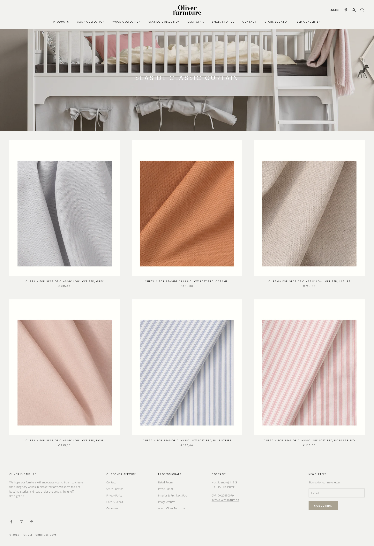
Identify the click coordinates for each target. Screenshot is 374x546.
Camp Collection (90, 21)
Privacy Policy (114, 495)
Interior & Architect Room (173, 495)
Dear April (196, 21)
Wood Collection (126, 21)
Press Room (165, 489)
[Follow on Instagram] (21, 522)
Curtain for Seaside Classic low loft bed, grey (65, 281)
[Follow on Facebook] (11, 522)
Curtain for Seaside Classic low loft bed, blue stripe (187, 440)
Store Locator (114, 489)
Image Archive (166, 502)
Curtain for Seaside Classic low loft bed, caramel (187, 281)
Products (61, 21)
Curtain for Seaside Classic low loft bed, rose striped (309, 440)
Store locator (277, 21)
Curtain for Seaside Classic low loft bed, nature (309, 281)
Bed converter (309, 21)
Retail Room (165, 482)
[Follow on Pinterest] (32, 522)
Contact (249, 21)
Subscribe (323, 506)
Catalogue (112, 508)
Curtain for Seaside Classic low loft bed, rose (65, 440)
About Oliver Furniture (171, 508)
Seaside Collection (164, 21)
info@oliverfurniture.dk (225, 500)
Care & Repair (114, 502)
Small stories (223, 21)
